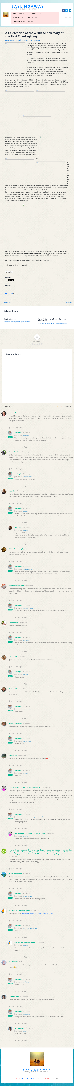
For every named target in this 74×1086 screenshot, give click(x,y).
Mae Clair (12, 491)
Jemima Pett (13, 413)
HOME (15, 13)
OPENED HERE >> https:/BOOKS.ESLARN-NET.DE (37, 913)
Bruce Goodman (15, 452)
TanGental (13, 657)
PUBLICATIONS (32, 17)
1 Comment (6, 322)
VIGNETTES (16, 17)
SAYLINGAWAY (27, 6)
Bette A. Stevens (15, 689)
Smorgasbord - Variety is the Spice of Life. (25, 787)
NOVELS (34, 13)
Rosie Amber (14, 622)
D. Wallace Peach (15, 874)
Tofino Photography (16, 549)
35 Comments (9, 40)
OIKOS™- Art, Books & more (19, 910)
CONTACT (31, 21)
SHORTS (21, 13)
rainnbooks (13, 755)
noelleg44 (17, 433)
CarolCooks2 (13, 962)
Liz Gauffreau (26, 1014)
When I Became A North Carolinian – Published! (53, 320)
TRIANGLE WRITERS (19, 21)
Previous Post (5, 302)
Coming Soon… (9, 319)
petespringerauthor (28, 608)
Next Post (70, 302)
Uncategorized (15, 322)
